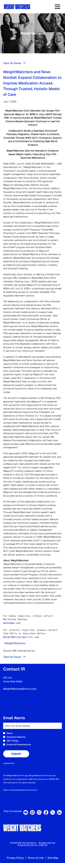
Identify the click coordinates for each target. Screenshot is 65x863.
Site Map (52, 858)
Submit (16, 753)
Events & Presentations (19, 744)
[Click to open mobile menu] (57, 7)
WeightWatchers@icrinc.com (21, 637)
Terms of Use (36, 858)
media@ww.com (11, 623)
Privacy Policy (15, 858)
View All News (12, 63)
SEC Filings (13, 741)
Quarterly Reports (16, 737)
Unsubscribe (8, 763)
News (10, 733)
